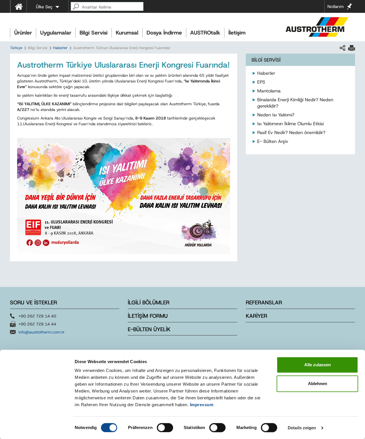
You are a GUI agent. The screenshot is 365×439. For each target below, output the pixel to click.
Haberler (60, 47)
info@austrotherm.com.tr (41, 332)
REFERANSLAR (264, 302)
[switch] (165, 427)
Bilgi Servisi (94, 32)
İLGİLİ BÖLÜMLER (148, 302)
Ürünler (23, 32)
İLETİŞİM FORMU (148, 315)
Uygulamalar (55, 32)
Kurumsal (127, 32)
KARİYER (256, 315)
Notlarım (335, 6)
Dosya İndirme (164, 32)
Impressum (202, 404)
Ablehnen (317, 383)
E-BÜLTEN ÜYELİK (149, 329)
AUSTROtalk (205, 32)
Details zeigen (302, 427)
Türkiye (16, 47)
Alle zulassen (317, 364)
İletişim (237, 32)
